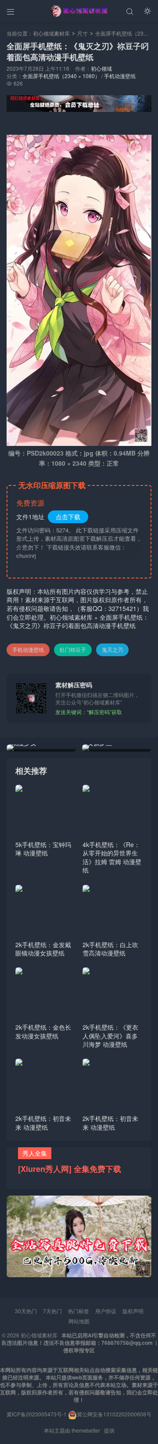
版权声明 (133, 1311)
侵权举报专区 (79, 1350)
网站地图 (79, 1321)
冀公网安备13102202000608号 (114, 1414)
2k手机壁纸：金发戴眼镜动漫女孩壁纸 (43, 949)
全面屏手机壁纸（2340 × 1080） (61, 75)
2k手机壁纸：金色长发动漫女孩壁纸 (43, 1031)
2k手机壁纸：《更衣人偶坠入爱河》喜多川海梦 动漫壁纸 (110, 1036)
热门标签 (78, 1311)
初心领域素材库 (51, 33)
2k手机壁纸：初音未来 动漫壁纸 (43, 1122)
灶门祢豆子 (73, 649)
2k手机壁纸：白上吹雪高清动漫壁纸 (110, 949)
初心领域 (101, 68)
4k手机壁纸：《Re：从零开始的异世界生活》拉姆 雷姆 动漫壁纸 (112, 857)
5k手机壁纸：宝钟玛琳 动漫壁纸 (43, 849)
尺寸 (82, 33)
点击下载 (68, 516)
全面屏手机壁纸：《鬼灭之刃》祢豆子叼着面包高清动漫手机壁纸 (78, 621)
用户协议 (105, 1311)
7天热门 (52, 1311)
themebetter (86, 1430)
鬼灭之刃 (112, 649)
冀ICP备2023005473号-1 (37, 1414)
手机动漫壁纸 (120, 75)
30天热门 (26, 1311)
